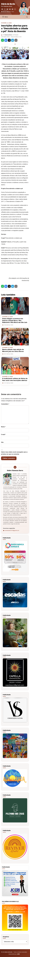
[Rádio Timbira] (15, 9)
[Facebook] (2, 9)
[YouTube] (7, 9)
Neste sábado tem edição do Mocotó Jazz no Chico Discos (13, 350)
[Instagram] (5, 9)
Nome (3, 427)
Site (2, 442)
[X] (9, 40)
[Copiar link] (16, 40)
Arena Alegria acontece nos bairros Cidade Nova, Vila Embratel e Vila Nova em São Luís (14, 320)
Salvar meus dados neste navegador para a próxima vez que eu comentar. (14, 453)
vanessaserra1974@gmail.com (12, 530)
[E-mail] (10, 9)
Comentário (5, 404)
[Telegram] (12, 40)
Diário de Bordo (8, 4)
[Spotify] (12, 9)
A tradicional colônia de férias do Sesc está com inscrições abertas (15, 379)
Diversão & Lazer (6, 22)
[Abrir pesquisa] (27, 17)
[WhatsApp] (2, 40)
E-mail (3, 434)
